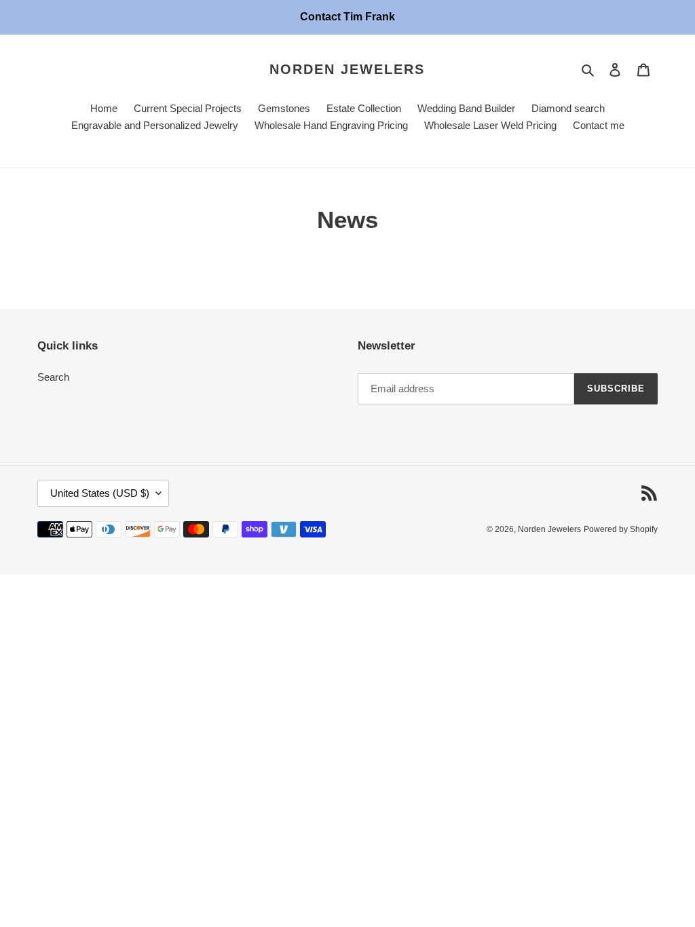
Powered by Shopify (621, 529)
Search (53, 377)
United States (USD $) (99, 493)
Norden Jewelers (347, 69)
